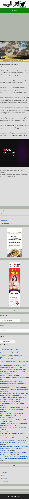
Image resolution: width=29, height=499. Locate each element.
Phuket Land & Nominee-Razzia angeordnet (12, 427)
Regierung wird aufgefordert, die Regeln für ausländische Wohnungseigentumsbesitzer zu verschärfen (13, 383)
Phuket (3, 217)
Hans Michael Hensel (7, 223)
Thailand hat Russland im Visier (9, 440)
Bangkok (3, 210)
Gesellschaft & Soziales (7, 170)
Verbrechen (3, 172)
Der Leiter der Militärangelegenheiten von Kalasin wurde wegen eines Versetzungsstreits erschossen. (14, 448)
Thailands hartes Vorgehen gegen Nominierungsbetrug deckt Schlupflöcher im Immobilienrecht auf (12, 351)
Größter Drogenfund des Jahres (9, 176)
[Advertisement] (14, 27)
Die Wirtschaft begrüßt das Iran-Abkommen (12, 442)
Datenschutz (4, 481)
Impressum (4, 478)
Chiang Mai (4, 220)
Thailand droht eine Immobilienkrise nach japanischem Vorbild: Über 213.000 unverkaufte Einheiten (13, 357)
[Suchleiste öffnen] (27, 10)
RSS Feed (4, 472)
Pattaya (16, 170)
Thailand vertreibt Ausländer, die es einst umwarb (14, 361)
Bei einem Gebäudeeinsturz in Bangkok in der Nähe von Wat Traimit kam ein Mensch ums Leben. (13, 371)
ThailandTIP (21, 170)
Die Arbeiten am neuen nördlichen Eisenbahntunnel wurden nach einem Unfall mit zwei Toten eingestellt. (14, 409)
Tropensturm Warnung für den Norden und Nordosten (14, 174)
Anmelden (4, 468)
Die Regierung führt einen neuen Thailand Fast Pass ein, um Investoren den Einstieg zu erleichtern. (13, 415)
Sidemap (3, 475)
